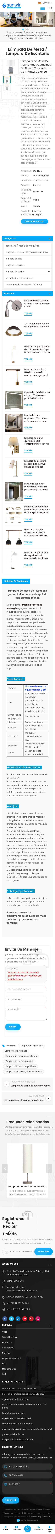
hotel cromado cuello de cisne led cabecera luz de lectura (37, 303)
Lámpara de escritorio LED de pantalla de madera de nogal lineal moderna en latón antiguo (36, 372)
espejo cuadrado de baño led (16, 1418)
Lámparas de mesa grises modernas (23, 1071)
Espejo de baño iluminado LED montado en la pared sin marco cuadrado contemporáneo (36, 418)
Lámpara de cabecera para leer (17, 1439)
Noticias (6, 1353)
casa (27, 30)
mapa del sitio (9, 1369)
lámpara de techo (15, 271)
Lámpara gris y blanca (16, 1051)
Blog (4, 1363)
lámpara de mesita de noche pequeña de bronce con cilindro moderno (27, 1186)
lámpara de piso (14, 259)
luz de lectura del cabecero (19, 278)
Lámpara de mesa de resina (19, 1061)
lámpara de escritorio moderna (17, 1423)
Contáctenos (8, 1347)
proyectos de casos (11, 1358)
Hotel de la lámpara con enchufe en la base (23, 1394)
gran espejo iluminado (13, 1434)
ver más (28, 313)
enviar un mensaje (27, 1529)
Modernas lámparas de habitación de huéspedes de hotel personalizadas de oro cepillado (37, 509)
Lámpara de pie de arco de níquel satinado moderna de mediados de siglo (36, 555)
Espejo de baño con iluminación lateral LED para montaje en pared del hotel (36, 486)
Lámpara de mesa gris (31, 1045)
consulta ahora (34, 221)
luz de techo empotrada (13, 1413)
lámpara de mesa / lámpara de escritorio (27, 252)
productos (7, 1342)
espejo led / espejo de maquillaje (22, 246)
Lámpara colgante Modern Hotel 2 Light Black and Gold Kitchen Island (36, 532)
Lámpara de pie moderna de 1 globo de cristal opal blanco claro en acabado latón (37, 349)
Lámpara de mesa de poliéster (20, 1066)
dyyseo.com (23, 1516)
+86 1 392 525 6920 (33, 1297)
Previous (5, 1168)
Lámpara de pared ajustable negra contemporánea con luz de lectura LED (36, 441)
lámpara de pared (15, 265)
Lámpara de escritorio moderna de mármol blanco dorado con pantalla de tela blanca (36, 464)
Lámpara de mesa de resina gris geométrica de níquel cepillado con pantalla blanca (24, 976)
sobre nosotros (9, 1337)
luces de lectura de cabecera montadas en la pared (24, 1406)
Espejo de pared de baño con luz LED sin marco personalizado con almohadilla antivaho (37, 395)
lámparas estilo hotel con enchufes (19, 1388)
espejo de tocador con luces (15, 1399)
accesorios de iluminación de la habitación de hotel (27, 1429)
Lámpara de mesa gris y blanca (21, 1056)
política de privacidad (40, 1516)
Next (49, 1168)
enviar (9, 1500)
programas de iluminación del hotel (24, 284)
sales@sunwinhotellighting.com (22, 1290)
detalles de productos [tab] (16, 581)
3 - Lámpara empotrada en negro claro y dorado (36, 325)
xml (4, 1374)
